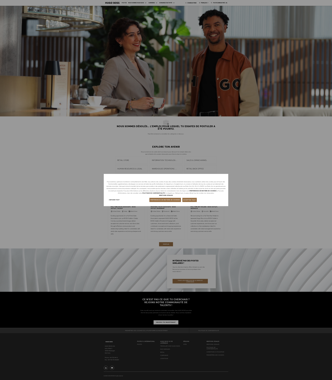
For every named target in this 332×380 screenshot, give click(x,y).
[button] (165, 200)
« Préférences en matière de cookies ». (203, 191)
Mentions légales (166, 195)
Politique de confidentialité (153, 193)
